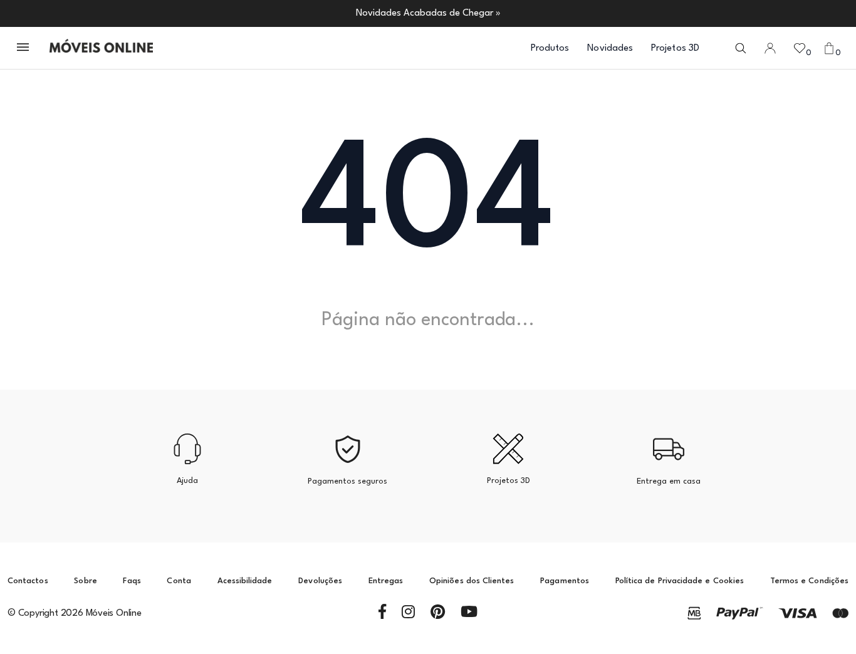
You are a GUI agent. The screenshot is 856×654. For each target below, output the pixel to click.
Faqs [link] (131, 581)
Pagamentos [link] (564, 581)
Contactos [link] (28, 581)
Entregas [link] (386, 581)
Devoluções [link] (320, 581)
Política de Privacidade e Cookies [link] (679, 581)
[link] (101, 48)
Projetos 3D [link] (675, 48)
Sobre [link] (85, 581)
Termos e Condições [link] (809, 581)
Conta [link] (179, 581)
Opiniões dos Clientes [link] (471, 581)
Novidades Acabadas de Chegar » (428, 13)
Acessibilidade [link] (245, 581)
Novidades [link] (610, 48)
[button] (24, 48)
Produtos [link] (550, 48)
